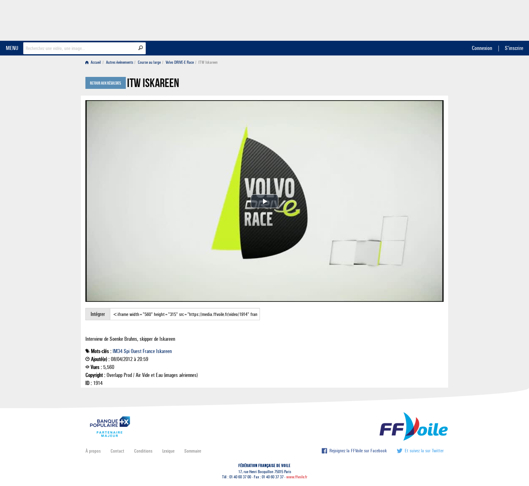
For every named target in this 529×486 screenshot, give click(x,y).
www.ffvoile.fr (296, 477)
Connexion (482, 47)
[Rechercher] (140, 48)
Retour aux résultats (105, 83)
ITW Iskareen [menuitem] (208, 62)
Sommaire (192, 451)
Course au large (149, 62)
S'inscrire (514, 47)
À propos (93, 451)
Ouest (136, 351)
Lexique (168, 451)
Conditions (143, 451)
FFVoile (405, 19)
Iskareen (164, 351)
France (149, 351)
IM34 (117, 351)
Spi (126, 351)
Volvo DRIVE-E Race (180, 62)
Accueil (95, 62)
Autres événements (119, 62)
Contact (117, 451)
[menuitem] (94, 62)
